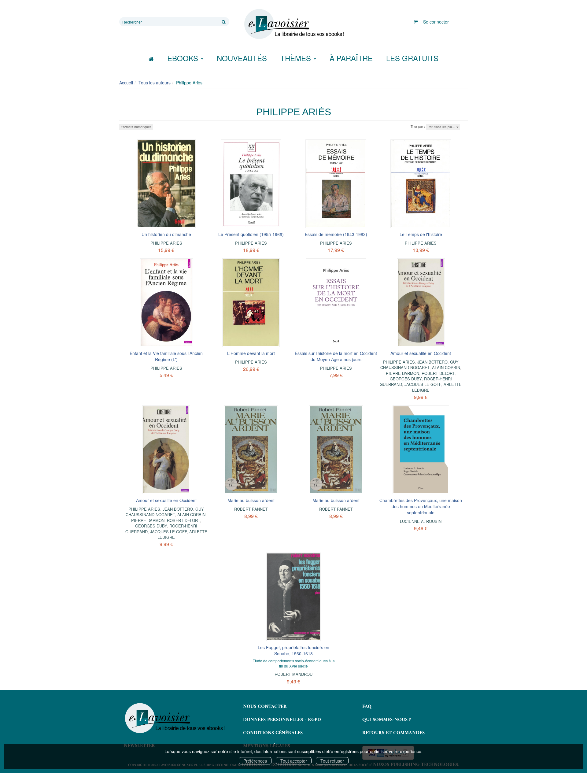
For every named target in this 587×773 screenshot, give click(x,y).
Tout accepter (293, 761)
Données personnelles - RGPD (282, 720)
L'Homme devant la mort (251, 353)
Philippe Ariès (166, 243)
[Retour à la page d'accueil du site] (293, 24)
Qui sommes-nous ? (386, 720)
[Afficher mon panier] (416, 22)
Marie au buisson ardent (251, 500)
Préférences (255, 761)
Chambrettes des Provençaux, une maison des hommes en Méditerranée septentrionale (420, 506)
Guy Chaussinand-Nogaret (419, 364)
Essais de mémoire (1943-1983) (336, 234)
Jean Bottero (432, 362)
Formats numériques (136, 126)
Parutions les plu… (441, 126)
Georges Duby (406, 379)
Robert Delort (438, 373)
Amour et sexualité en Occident (420, 353)
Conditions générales (273, 733)
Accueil (126, 83)
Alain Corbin (446, 367)
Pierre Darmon (402, 373)
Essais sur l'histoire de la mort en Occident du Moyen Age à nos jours (336, 356)
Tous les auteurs (154, 83)
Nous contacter (265, 706)
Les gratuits (412, 58)
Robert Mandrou (293, 674)
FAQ (366, 706)
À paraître (351, 58)
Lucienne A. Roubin (420, 521)
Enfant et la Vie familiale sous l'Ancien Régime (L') (166, 356)
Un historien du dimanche (166, 234)
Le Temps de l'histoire (421, 234)
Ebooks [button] (183, 58)
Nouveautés (242, 58)
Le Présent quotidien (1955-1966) (251, 234)
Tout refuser (332, 761)
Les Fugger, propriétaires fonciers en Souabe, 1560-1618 (293, 650)
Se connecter (436, 22)
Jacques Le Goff (422, 384)
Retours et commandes (393, 733)
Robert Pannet (251, 509)
